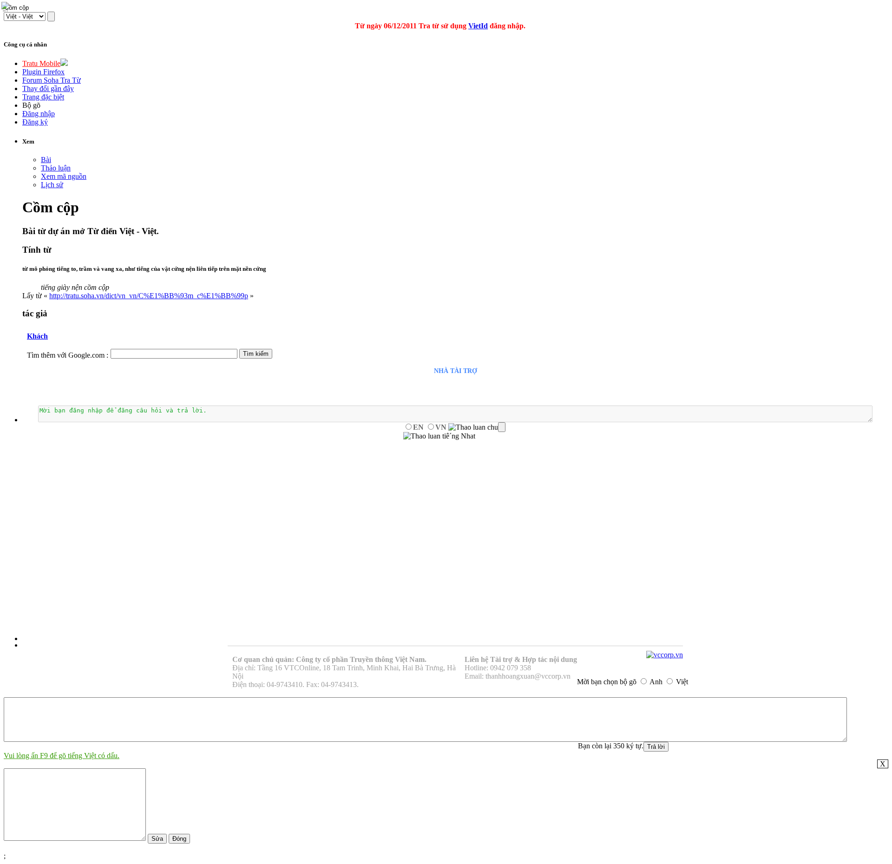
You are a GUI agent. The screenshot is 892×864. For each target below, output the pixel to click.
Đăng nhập (38, 114)
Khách (37, 336)
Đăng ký (35, 122)
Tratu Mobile (41, 63)
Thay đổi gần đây (48, 88)
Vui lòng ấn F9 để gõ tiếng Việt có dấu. (61, 755)
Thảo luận (56, 168)
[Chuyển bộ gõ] (6, 6)
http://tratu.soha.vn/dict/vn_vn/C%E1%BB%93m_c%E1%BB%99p (148, 296)
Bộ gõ (31, 105)
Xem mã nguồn (63, 176)
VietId (478, 26)
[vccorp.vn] (664, 655)
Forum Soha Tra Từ (51, 80)
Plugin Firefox (43, 72)
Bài (46, 160)
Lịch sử (52, 185)
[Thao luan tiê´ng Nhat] (439, 436)
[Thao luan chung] (476, 427)
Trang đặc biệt (43, 97)
